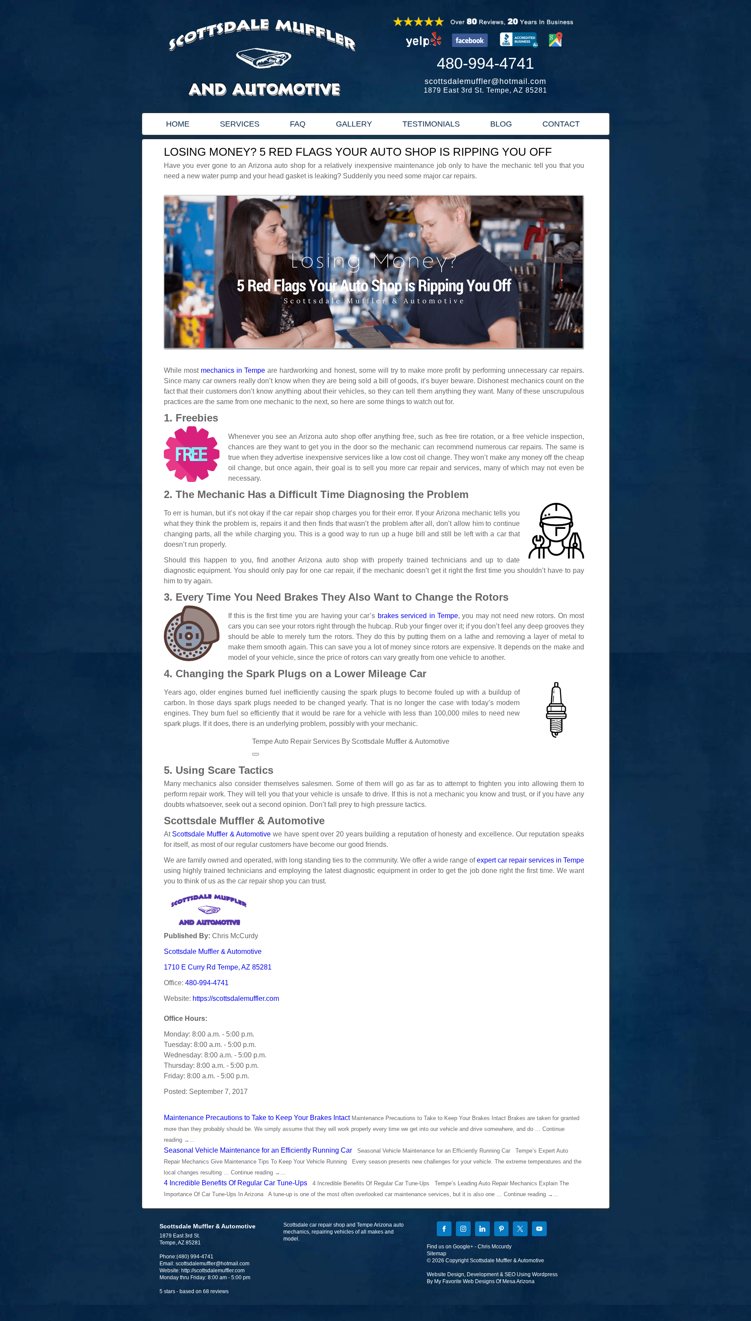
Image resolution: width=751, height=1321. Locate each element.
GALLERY (354, 124)
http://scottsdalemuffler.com (213, 1270)
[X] (520, 1229)
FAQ (298, 124)
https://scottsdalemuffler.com (236, 998)
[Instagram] (463, 1229)
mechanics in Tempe (233, 370)
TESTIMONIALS (431, 124)
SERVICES (239, 124)
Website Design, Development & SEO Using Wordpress (492, 1274)
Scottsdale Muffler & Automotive (221, 834)
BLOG (501, 124)
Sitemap (436, 1254)
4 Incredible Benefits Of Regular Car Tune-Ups (235, 1183)
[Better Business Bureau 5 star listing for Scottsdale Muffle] (519, 50)
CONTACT (561, 124)
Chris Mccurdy (495, 1247)
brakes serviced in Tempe (418, 615)
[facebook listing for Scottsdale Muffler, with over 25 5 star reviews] (471, 50)
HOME (177, 124)
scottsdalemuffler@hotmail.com (485, 81)
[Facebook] (444, 1229)
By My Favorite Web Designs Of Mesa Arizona (481, 1281)
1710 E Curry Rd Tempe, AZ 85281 (218, 967)
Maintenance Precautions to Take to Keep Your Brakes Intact (257, 1117)
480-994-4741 (485, 63)
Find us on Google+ (450, 1247)
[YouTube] (539, 1229)
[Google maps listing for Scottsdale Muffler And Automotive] (556, 50)
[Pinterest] (501, 1229)
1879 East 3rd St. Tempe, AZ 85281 (485, 90)
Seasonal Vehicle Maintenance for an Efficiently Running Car (258, 1150)
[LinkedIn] (482, 1229)
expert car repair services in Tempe (530, 860)
